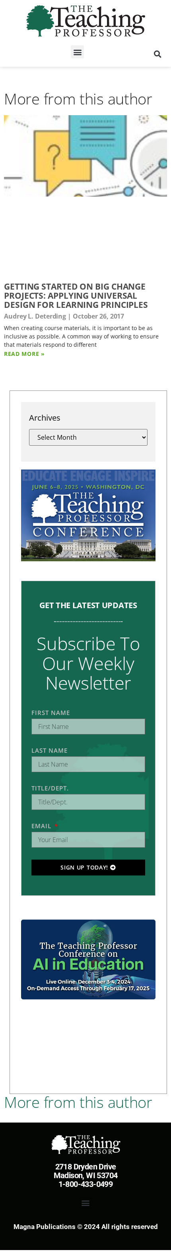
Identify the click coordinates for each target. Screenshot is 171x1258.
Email (42, 826)
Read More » (24, 353)
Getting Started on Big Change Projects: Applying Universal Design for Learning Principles (76, 295)
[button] (77, 51)
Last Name (49, 750)
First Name (50, 713)
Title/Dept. (50, 788)
